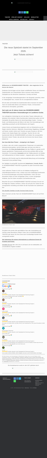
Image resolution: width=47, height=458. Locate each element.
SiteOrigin (35, 455)
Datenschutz (27, 455)
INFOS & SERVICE (14, 19)
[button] (45, 18)
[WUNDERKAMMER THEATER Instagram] (22, 12)
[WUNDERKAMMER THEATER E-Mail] (25, 12)
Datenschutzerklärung (6, 446)
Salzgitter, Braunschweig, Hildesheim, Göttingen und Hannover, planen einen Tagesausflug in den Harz (25, 427)
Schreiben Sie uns (7, 244)
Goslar (13, 425)
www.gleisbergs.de (27, 449)
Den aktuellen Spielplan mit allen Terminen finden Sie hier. (18, 190)
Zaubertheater (6, 429)
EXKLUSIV (26, 17)
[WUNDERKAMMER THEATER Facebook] (19, 12)
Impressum (5, 445)
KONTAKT (31, 19)
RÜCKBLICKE (23, 19)
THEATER (7, 17)
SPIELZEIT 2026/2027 (17, 17)
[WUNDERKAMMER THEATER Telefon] (27, 12)
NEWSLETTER (35, 17)
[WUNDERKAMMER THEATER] (23, 6)
